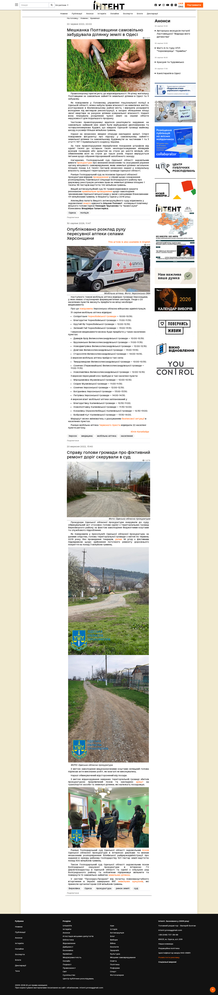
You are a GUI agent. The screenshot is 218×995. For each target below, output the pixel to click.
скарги (87, 203)
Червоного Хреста (109, 425)
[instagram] (163, 5)
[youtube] (167, 5)
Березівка (74, 888)
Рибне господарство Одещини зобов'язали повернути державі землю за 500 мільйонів (108, 909)
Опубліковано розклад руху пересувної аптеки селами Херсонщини (96, 233)
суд (136, 888)
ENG (180, 6)
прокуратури (84, 162)
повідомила (86, 308)
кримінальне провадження (97, 191)
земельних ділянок (119, 875)
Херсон (73, 436)
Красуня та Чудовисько (170, 62)
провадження (100, 177)
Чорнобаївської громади (102, 316)
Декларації (152, 13)
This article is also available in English (129, 242)
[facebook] (156, 5)
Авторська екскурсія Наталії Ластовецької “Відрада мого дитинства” (173, 33)
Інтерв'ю (102, 13)
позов (145, 850)
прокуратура (103, 888)
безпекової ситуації (133, 418)
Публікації (77, 13)
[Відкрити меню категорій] (16, 5)
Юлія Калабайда (140, 431)
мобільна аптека (106, 436)
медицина (87, 436)
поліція (84, 212)
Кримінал (95, 18)
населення (127, 436)
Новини (64, 13)
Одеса (72, 212)
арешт (139, 782)
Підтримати (194, 5)
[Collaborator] (175, 142)
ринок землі (122, 888)
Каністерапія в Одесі (169, 73)
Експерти (128, 13)
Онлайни (114, 13)
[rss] (176, 5)
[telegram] (172, 5)
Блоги (140, 13)
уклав (118, 539)
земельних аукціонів (130, 881)
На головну (72, 18)
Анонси (89, 13)
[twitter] (159, 5)
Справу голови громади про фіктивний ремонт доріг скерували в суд (108, 454)
